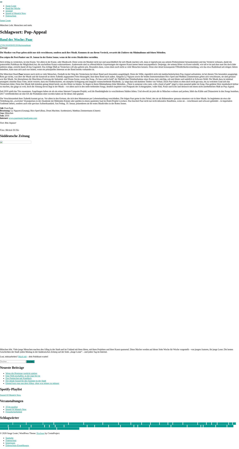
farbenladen (136, 423)
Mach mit (22, 356)
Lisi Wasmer (222, 423)
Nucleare (40, 433)
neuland (9, 11)
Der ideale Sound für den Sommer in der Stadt (26, 381)
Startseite (9, 438)
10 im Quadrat (6, 423)
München (59, 426)
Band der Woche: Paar (16, 39)
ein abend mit (125, 423)
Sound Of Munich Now (10, 395)
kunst (209, 423)
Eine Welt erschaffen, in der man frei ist (23, 376)
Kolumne (202, 423)
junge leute (178, 423)
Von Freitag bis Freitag (19, 428)
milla (47, 426)
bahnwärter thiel (61, 423)
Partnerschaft (114, 426)
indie (170, 423)
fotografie (155, 423)
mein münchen (37, 426)
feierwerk (146, 423)
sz (202, 426)
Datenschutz (11, 16)
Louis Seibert (14, 426)
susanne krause (194, 426)
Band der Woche (13, 8)
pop (135, 426)
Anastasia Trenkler (34, 423)
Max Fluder (26, 426)
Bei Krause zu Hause (93, 423)
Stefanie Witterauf (179, 426)
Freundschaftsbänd (14, 412)
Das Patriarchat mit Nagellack (19, 378)
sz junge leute (209, 426)
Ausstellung (48, 423)
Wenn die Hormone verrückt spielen (21, 373)
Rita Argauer (143, 426)
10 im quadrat (12, 407)
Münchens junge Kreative (75, 426)
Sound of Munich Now (16, 13)
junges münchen (190, 423)
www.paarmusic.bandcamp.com (23, 118)
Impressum (10, 443)
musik (52, 426)
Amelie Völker (19, 423)
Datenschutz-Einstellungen (17, 445)
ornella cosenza (101, 426)
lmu (230, 423)
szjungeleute (25, 45)
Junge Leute (11, 6)
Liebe (214, 423)
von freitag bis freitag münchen (42, 428)
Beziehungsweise (110, 423)
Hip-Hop (164, 423)
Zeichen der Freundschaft (68, 428)
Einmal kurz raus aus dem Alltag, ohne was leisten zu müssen (32, 383)
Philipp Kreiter (127, 426)
